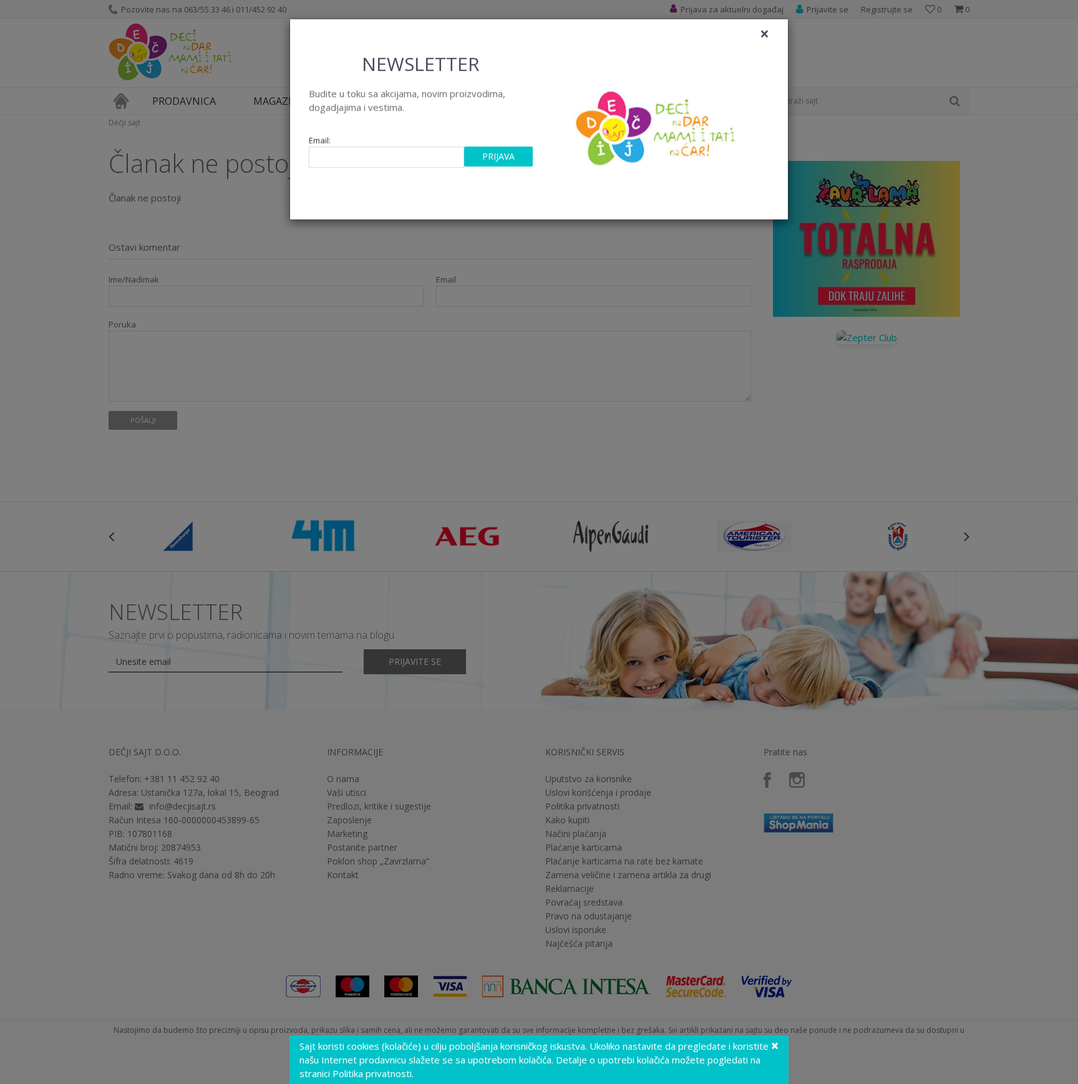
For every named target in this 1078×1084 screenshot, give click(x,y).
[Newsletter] (657, 125)
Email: (320, 140)
